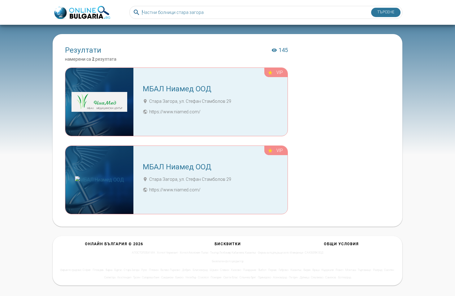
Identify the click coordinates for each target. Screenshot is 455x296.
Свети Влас (230, 277)
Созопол (203, 277)
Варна (109, 270)
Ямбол (262, 270)
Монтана (350, 270)
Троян (136, 277)
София (87, 270)
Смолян (389, 270)
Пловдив (98, 270)
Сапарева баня (150, 277)
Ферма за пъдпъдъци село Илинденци (280, 252)
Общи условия (341, 244)
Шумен (214, 270)
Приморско (264, 277)
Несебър (190, 277)
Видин (306, 270)
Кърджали (327, 270)
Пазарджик (249, 270)
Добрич (186, 270)
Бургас (118, 270)
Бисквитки (227, 244)
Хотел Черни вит (167, 252)
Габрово (283, 270)
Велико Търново (170, 270)
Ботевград (344, 277)
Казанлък (295, 270)
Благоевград (200, 270)
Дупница (304, 277)
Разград (377, 270)
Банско (179, 277)
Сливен (224, 270)
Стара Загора (131, 270)
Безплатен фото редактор (228, 261)
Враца (315, 270)
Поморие (216, 277)
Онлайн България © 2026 (114, 244)
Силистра (109, 277)
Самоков (330, 277)
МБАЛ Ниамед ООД (177, 89)
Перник (272, 270)
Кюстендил (124, 277)
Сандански (167, 277)
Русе (144, 270)
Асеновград (280, 277)
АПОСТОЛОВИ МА (143, 252)
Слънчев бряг (248, 277)
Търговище (364, 270)
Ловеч (339, 270)
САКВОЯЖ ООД (314, 252)
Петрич (293, 277)
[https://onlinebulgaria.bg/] (82, 12)
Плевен (153, 270)
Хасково (236, 270)
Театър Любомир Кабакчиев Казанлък (233, 252)
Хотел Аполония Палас (194, 252)
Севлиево (317, 277)
